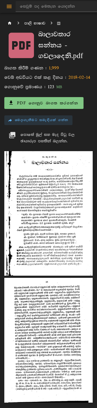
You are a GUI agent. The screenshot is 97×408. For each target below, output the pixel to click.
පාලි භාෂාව (35, 23)
